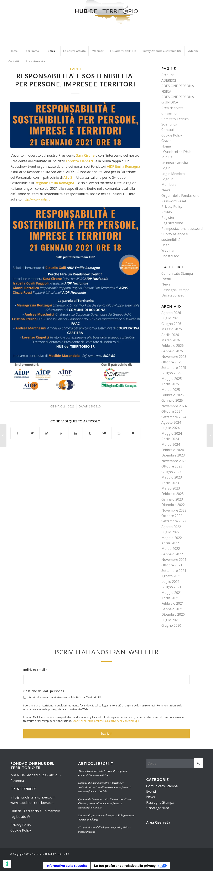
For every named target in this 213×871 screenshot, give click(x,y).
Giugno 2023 (171, 472)
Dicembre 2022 (173, 504)
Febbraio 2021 (172, 603)
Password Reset (173, 201)
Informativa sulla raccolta (66, 866)
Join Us (166, 157)
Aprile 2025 (170, 384)
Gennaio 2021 (172, 609)
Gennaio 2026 (172, 351)
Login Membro (173, 173)
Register (168, 217)
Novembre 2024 (173, 406)
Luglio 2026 (170, 318)
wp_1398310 (91, 406)
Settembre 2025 (173, 367)
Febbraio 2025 (172, 395)
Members (168, 184)
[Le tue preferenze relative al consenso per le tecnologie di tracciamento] (7, 864)
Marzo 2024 (170, 444)
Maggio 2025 (171, 378)
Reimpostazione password (182, 228)
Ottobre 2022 (171, 515)
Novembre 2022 (173, 510)
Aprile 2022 (170, 543)
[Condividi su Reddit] (118, 433)
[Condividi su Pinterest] (61, 433)
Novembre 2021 (173, 559)
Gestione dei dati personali (43, 691)
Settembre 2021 (173, 570)
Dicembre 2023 (173, 455)
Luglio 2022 (170, 532)
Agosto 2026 (171, 312)
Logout (167, 179)
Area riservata (172, 108)
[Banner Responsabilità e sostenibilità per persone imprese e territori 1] (75, 125)
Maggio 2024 (171, 433)
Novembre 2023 (173, 461)
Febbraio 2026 (172, 345)
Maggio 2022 (171, 537)
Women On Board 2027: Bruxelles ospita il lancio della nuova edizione (102, 773)
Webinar (168, 250)
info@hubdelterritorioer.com (32, 797)
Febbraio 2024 (172, 450)
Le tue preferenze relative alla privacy (125, 866)
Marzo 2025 (170, 389)
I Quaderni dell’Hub (176, 151)
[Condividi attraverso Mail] (133, 433)
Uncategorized (172, 295)
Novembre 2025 (173, 356)
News (165, 190)
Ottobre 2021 (171, 565)
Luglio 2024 (170, 428)
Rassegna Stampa (175, 290)
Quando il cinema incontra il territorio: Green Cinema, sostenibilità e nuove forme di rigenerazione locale (104, 803)
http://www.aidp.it (36, 199)
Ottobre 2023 (171, 466)
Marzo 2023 (170, 488)
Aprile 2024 (170, 439)
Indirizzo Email (35, 669)
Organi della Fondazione (180, 195)
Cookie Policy (171, 135)
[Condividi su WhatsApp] (47, 433)
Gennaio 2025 (172, 400)
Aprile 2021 (170, 598)
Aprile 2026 (170, 334)
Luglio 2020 (170, 620)
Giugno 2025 (171, 373)
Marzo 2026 (170, 340)
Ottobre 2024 (171, 411)
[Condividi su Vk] (104, 433)
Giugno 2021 (171, 587)
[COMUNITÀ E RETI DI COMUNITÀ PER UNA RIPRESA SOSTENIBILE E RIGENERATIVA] (210, 435)
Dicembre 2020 (173, 614)
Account (167, 75)
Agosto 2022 (171, 526)
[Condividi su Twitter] (32, 433)
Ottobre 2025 (171, 362)
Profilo (166, 212)
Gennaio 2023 (172, 499)
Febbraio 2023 (172, 493)
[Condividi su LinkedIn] (75, 433)
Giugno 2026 (171, 323)
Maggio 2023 (171, 477)
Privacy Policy (171, 206)
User (165, 245)
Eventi (75, 69)
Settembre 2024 (173, 417)
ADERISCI (168, 80)
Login (165, 168)
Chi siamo (169, 113)
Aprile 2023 (170, 483)
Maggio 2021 (171, 592)
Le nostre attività (174, 162)
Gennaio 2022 (172, 554)
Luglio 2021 (170, 581)
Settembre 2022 (173, 521)
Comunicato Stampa (177, 273)
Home (166, 146)
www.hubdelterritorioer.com (32, 802)
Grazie (166, 140)
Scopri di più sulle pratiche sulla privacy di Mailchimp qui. (106, 721)
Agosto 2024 (171, 422)
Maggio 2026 (171, 329)
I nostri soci (170, 256)
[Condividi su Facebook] (18, 433)
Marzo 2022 (170, 548)
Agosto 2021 (171, 576)
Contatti (167, 129)
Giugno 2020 (171, 625)
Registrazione (172, 223)
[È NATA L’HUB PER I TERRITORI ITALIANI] (3, 435)
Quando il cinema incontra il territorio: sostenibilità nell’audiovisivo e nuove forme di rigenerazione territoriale (104, 787)
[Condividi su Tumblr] (90, 433)
